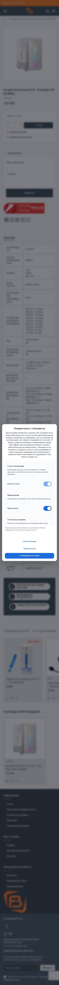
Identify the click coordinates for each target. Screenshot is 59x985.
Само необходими (29, 541)
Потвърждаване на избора (29, 555)
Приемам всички (29, 548)
